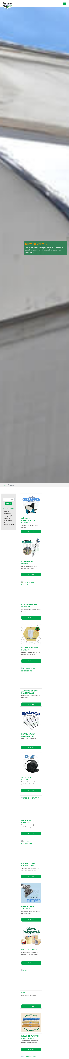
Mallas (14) (7, 511)
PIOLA (24, 993)
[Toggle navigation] (64, 3)
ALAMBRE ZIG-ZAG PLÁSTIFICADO (29, 692)
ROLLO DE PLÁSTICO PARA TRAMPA (30, 1037)
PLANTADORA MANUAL (27, 563)
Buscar (8, 503)
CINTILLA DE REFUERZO (26, 778)
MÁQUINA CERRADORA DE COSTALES (28, 520)
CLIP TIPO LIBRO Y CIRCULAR (29, 606)
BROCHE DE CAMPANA (26, 821)
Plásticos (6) (7, 513)
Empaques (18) (8, 516)
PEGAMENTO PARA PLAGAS (29, 649)
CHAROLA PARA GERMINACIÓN (28, 865)
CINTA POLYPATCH (29, 950)
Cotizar (31, 531)
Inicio (4, 485)
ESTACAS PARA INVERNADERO (28, 735)
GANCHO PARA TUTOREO (27, 908)
